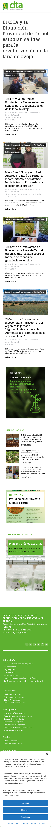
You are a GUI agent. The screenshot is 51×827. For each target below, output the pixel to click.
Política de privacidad (28, 823)
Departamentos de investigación (18, 716)
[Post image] (12, 440)
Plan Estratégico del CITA (25, 543)
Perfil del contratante (13, 744)
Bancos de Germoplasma (14, 703)
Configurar (25, 817)
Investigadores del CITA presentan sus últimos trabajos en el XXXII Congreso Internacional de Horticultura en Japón (32, 455)
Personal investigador (13, 722)
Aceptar (25, 803)
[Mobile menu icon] (45, 5)
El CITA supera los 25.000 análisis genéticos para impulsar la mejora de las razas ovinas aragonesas (31, 438)
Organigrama (9, 669)
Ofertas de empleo (11, 741)
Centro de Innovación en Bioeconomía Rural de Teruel (25, 72)
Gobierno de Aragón (12, 152)
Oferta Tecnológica (12, 700)
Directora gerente (11, 148)
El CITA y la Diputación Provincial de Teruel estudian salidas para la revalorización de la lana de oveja (24, 104)
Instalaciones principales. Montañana (20, 678)
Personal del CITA (11, 675)
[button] (47, 754)
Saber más (9, 134)
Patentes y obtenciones (14, 697)
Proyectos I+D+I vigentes (14, 725)
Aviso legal (41, 823)
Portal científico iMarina (14, 713)
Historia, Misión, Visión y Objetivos (18, 664)
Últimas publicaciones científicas (18, 727)
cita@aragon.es (18, 632)
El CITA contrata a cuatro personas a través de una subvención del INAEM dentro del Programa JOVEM (33, 470)
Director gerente (11, 75)
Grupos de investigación (14, 719)
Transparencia (10, 667)
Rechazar (25, 810)
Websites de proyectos (13, 730)
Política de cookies (12, 823)
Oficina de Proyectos (12, 694)
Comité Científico (11, 672)
